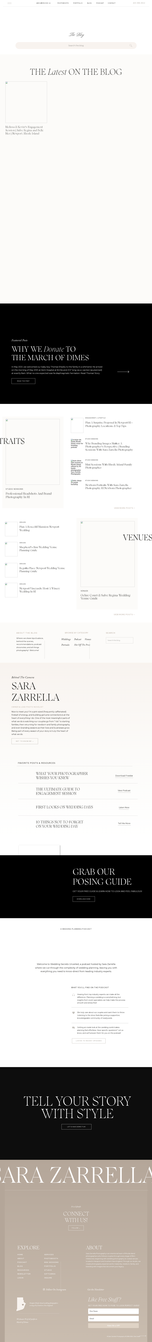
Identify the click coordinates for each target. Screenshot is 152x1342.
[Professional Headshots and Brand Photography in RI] (33, 452)
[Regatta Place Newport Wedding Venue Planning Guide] (11, 570)
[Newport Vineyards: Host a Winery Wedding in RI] (11, 590)
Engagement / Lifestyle (95, 418)
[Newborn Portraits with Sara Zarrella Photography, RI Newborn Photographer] (77, 487)
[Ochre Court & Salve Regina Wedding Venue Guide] (108, 554)
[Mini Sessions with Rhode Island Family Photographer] (77, 467)
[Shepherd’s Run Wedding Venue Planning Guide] (11, 549)
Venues (84, 591)
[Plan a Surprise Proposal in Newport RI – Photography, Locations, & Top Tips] (77, 425)
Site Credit (137, 1336)
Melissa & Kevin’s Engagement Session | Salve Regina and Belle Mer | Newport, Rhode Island (24, 130)
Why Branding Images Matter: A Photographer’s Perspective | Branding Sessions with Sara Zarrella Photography (109, 446)
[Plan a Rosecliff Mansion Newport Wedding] (11, 529)
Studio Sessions (14, 489)
